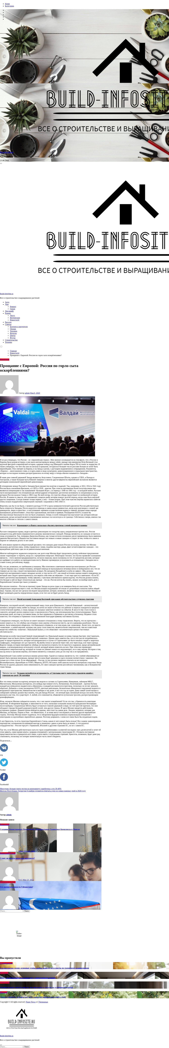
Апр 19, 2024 (29, 851)
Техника (8, 342)
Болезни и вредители (19, 327)
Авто (7, 302)
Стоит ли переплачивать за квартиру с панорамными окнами (27, 978)
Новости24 (14, 320)
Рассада (8, 322)
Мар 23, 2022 (28, 880)
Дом (7, 304)
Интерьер (4, 973)
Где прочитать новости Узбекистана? (16, 887)
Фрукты (13, 333)
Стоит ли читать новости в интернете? (17, 858)
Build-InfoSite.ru (6, 152)
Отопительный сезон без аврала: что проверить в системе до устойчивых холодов (36, 987)
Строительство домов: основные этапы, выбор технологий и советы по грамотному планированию (44, 968)
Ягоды (12, 338)
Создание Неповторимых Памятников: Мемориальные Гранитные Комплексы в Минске (40, 829)
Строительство (11, 340)
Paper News (31, 1002)
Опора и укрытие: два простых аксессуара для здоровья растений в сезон (33, 997)
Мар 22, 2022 (28, 908)
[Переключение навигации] (1, 163)
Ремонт (13, 307)
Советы (8, 324)
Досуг (12, 315)
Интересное (15, 318)
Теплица (13, 331)
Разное (8, 313)
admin (27, 393)
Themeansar (43, 1002)
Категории (9, 6)
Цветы (12, 335)
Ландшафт (9, 311)
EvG (21, 880)
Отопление (4, 982)
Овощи (13, 329)
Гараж (12, 309)
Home (7, 4)
